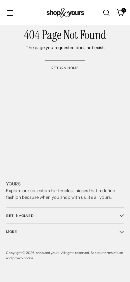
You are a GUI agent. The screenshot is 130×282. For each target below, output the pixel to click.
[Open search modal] (106, 13)
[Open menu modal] (9, 13)
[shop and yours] (65, 13)
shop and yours (47, 253)
